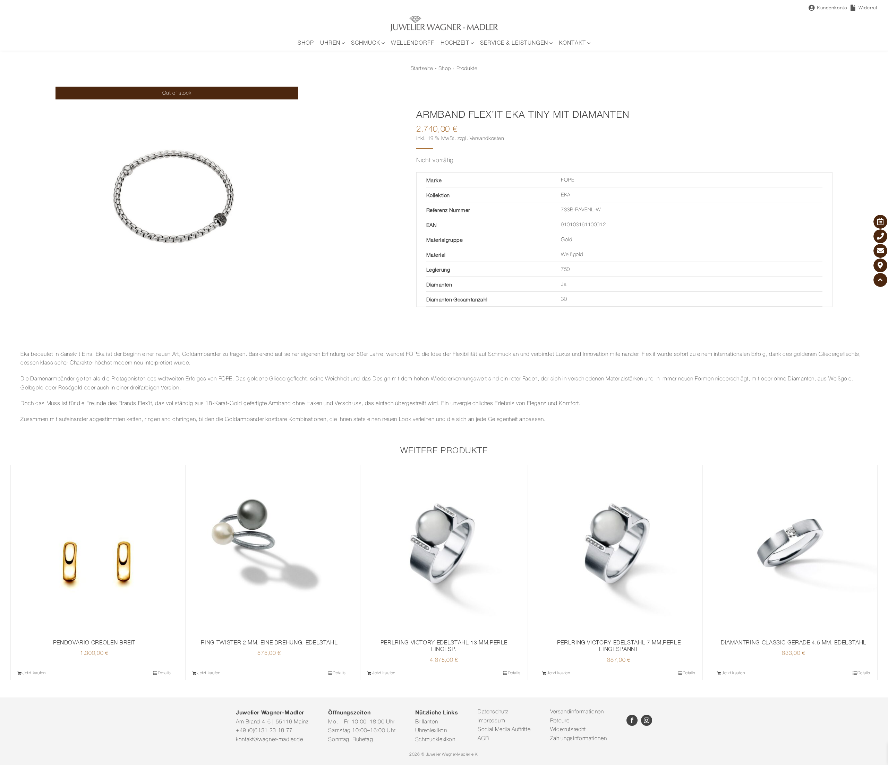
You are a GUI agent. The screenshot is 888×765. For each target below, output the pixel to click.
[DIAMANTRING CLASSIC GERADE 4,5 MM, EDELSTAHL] (793, 548)
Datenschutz (493, 712)
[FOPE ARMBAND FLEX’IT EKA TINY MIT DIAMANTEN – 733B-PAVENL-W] (177, 208)
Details (164, 673)
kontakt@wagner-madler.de (269, 739)
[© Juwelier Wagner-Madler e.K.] (444, 18)
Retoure (559, 721)
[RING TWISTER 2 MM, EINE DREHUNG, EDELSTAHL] (269, 548)
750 (565, 269)
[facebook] (632, 720)
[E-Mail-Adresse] (880, 251)
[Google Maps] (880, 265)
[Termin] (880, 222)
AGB (483, 738)
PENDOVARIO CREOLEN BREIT (94, 642)
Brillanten (426, 722)
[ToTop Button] (880, 280)
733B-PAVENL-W (581, 210)
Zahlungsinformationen (578, 738)
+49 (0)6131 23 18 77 (264, 730)
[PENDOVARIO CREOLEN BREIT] (94, 548)
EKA (566, 195)
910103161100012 (583, 224)
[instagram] (646, 720)
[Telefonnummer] (880, 236)
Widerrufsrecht (568, 729)
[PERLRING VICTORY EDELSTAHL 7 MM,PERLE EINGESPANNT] (618, 548)
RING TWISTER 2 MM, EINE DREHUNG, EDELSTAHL (269, 642)
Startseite (422, 68)
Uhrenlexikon (431, 730)
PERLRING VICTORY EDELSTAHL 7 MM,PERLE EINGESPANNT (619, 645)
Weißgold (572, 254)
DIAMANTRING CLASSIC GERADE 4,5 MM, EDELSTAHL (793, 642)
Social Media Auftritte (504, 729)
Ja (563, 284)
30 (564, 299)
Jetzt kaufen (34, 673)
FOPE (567, 180)
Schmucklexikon (435, 739)
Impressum (491, 721)
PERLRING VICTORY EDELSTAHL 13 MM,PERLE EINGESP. (444, 645)
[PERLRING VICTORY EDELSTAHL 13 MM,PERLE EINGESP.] (444, 548)
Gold (566, 239)
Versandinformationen (577, 712)
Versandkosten (487, 138)
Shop (444, 68)
